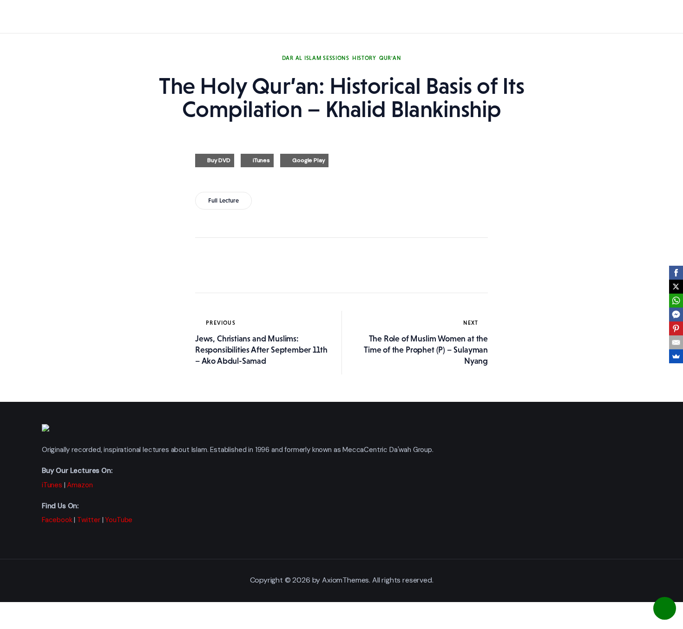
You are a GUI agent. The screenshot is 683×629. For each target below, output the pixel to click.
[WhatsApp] (676, 301)
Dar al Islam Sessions (315, 58)
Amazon (79, 485)
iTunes (261, 160)
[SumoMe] (676, 356)
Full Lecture (223, 200)
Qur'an (390, 58)
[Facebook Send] (676, 314)
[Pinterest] (676, 328)
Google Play (308, 160)
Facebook (57, 519)
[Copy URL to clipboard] (288, 265)
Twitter (88, 519)
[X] (676, 287)
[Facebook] (676, 273)
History (364, 58)
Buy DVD (218, 160)
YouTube (118, 519)
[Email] (676, 342)
